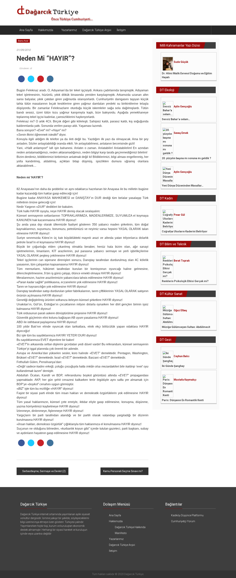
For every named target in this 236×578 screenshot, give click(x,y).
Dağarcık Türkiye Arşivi (96, 30)
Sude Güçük (181, 61)
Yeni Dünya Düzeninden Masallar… (182, 185)
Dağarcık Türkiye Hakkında (130, 527)
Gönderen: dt (25, 68)
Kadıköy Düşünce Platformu (187, 515)
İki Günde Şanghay (173, 366)
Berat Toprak (182, 260)
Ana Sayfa (26, 30)
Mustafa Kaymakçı (185, 379)
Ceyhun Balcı (181, 356)
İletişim (121, 30)
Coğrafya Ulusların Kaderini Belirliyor (184, 231)
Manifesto (121, 533)
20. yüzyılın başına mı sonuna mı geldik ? (186, 158)
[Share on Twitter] (31, 81)
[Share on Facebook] (21, 81)
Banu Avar (23, 41)
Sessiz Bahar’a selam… (176, 119)
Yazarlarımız (69, 30)
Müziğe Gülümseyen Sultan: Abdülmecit (186, 327)
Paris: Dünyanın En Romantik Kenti (183, 400)
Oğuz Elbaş (180, 310)
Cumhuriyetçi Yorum (183, 521)
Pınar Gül (179, 214)
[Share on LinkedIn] (50, 81)
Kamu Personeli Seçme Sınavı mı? (123, 471)
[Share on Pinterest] (40, 81)
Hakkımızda (45, 30)
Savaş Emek (181, 132)
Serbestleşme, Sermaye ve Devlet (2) (44, 471)
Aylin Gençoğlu (183, 106)
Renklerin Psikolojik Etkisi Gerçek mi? (185, 281)
